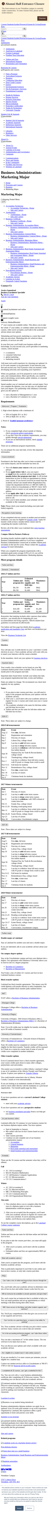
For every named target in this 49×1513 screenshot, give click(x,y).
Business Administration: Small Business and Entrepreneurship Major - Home (27, 265)
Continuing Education (14, 80)
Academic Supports (13, 123)
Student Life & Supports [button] (10, 114)
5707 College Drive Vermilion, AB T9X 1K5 (10, 1481)
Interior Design (11, 102)
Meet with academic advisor (11, 1258)
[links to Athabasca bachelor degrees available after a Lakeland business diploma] (18, 1443)
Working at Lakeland (14, 167)
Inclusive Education (13, 99)
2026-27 (4, 716)
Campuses (9, 154)
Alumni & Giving (33, 24)
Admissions (10, 49)
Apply (3, 301)
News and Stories (12, 160)
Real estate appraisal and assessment (24, 1149)
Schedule (5, 1156)
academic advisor (23, 1103)
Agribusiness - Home (18, 215)
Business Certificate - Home (21, 221)
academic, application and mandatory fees (21, 628)
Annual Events (11, 148)
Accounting (14, 1142)
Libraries (9, 131)
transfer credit (32, 520)
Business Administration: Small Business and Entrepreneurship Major (22, 261)
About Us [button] (4, 139)
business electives (40, 658)
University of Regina (9, 1014)
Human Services (12, 97)
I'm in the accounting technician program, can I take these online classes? (24, 1334)
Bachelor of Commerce (14, 967)
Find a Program (11, 74)
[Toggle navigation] (2, 33)
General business (16, 1144)
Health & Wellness (13, 95)
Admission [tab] (5, 406)
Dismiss (42, 18)
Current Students (7, 24)
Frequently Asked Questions (16, 281)
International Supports (14, 127)
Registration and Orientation (16, 64)
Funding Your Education (15, 55)
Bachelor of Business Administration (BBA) (17, 1021)
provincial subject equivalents (22, 433)
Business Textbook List (17, 635)
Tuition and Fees (12, 59)
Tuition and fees (7, 565)
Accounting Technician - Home (22, 208)
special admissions (25, 437)
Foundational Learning (14, 91)
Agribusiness (10, 212)
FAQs (4, 1276)
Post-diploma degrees (14, 270)
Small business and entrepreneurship (24, 1151)
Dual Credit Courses (13, 82)
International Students (14, 61)
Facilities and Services (14, 165)
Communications (12, 158)
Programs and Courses (14, 185)
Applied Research (20, 24)
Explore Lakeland (12, 53)
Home (8, 183)
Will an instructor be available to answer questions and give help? (24, 1294)
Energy (8, 85)
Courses (5, 640)
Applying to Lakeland (14, 51)
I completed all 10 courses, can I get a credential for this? (22, 1371)
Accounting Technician (14, 206)
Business (9, 78)
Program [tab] (14, 406)
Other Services (11, 135)
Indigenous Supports (13, 125)
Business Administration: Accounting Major (22, 225)
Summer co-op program (10, 1417)
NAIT (3, 993)
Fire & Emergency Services (16, 89)
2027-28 (4, 825)
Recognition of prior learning (11, 513)
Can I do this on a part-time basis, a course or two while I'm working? (24, 1321)
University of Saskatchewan (11, 1034)
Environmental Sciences (15, 87)
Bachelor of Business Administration (26, 998)
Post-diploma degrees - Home (21, 273)
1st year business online (10, 1118)
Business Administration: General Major (21, 234)
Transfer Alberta (32, 1073)
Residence (9, 133)
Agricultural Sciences (14, 76)
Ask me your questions (9, 297)
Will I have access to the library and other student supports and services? (24, 1308)
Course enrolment (8, 457)
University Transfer (13, 110)
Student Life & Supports (15, 120)
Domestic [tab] (5, 570)
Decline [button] (29, 1508)
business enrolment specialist (19, 1112)
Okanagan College (8, 1003)
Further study (6, 933)
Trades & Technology (14, 108)
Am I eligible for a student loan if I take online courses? (21, 1353)
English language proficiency (21, 421)
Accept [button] (19, 1508)
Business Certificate (13, 219)
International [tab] (14, 570)
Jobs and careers (7, 1433)
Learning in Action (13, 279)
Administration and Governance (18, 152)
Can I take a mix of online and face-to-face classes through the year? (24, 1281)
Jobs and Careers (16, 210)
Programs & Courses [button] (9, 68)
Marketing (14, 1146)
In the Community (12, 162)
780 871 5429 (8, 295)
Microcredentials (12, 104)
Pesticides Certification (14, 106)
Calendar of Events (13, 150)
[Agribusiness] (9, 1461)
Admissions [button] (5, 43)
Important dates (7, 663)
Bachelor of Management (15, 969)
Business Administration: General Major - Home (28, 236)
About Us (9, 145)
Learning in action (8, 1398)
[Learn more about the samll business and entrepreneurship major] (15, 1451)
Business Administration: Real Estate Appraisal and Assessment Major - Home (28, 254)
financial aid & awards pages (24, 1366)
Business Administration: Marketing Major (22, 240)
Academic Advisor (13, 277)
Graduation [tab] (22, 406)
